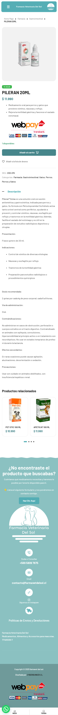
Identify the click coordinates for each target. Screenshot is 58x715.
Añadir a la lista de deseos (17, 161)
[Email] (29, 572)
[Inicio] (15, 711)
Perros (49, 177)
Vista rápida (22, 409)
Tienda (43, 713)
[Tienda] (44, 711)
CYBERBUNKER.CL (35, 675)
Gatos (42, 177)
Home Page (9, 19)
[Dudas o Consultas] (29, 552)
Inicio (15, 713)
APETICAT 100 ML (42, 427)
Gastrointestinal (36, 19)
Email (29, 579)
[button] (25, 441)
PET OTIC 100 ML (13, 427)
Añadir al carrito (27, 152)
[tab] (29, 191)
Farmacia (21, 19)
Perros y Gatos (9, 181)
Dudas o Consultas (29, 559)
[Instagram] (29, 600)
